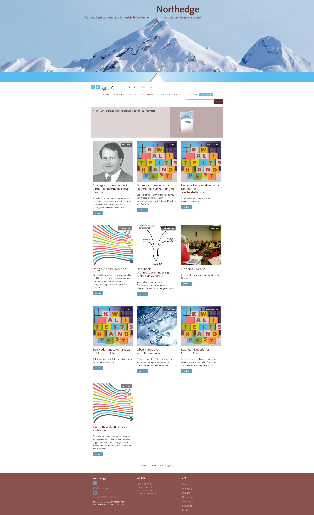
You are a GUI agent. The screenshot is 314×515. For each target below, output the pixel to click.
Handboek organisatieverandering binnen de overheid (153, 272)
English (193, 94)
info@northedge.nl (144, 87)
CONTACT (206, 94)
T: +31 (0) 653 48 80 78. (148, 493)
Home (106, 94)
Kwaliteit (133, 94)
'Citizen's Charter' (193, 269)
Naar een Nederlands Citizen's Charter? (195, 351)
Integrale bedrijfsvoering (109, 269)
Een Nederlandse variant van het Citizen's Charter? (112, 351)
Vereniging (118, 94)
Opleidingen (163, 94)
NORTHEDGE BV (144, 484)
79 (163, 465)
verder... (98, 213)
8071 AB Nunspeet (145, 490)
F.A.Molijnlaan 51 (145, 487)
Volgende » (169, 465)
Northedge (147, 94)
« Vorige (143, 465)
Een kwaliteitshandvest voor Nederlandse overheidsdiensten (200, 189)
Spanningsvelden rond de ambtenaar (110, 428)
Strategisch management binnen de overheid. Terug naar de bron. (111, 189)
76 (155, 465)
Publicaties (180, 94)
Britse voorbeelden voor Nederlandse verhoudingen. (156, 187)
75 (152, 465)
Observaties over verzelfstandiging (148, 351)
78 (160, 465)
